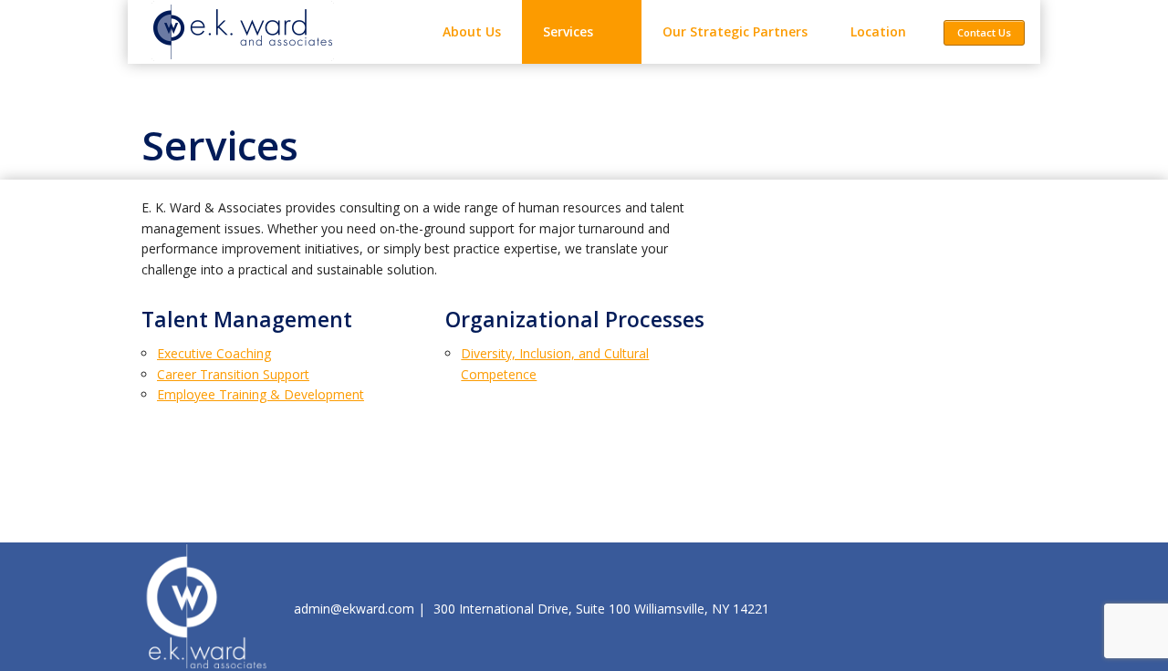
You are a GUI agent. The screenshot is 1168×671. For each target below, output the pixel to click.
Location (878, 31)
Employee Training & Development (260, 394)
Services (568, 31)
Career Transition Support (233, 374)
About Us (472, 31)
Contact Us (984, 32)
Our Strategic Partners (735, 31)
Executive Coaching (214, 353)
